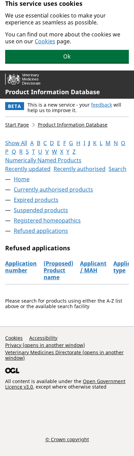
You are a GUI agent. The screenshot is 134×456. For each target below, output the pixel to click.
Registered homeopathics (47, 220)
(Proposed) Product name (58, 270)
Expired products (36, 199)
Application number (21, 267)
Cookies (45, 41)
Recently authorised (79, 169)
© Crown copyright (67, 439)
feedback (101, 104)
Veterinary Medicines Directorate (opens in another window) (64, 355)
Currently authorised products (53, 189)
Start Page (17, 124)
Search (117, 169)
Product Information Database (52, 91)
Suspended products (41, 210)
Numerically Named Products (43, 160)
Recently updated (28, 169)
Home (22, 179)
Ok (67, 56)
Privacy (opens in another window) (45, 345)
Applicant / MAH (93, 267)
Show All (16, 143)
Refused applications (41, 230)
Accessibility (43, 338)
